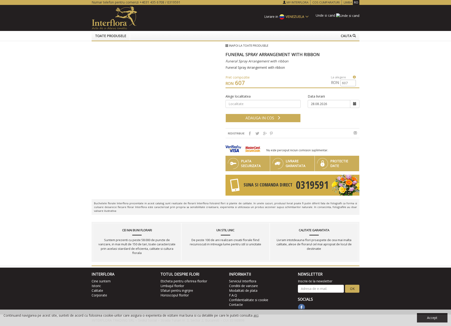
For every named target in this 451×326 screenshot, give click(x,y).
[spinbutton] (346, 83)
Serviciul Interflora (242, 281)
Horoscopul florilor (174, 295)
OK (352, 288)
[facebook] (301, 307)
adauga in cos (261, 118)
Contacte (236, 304)
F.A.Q (233, 295)
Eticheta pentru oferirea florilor (183, 281)
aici (255, 315)
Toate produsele (110, 36)
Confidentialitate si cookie (248, 300)
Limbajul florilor (172, 286)
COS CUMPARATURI (326, 2)
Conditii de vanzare (243, 286)
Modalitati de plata (243, 290)
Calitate (97, 290)
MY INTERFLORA (297, 2)
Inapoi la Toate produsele (248, 46)
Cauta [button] (347, 36)
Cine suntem (101, 281)
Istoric (96, 286)
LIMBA (351, 2)
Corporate (99, 295)
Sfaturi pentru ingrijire (176, 290)
